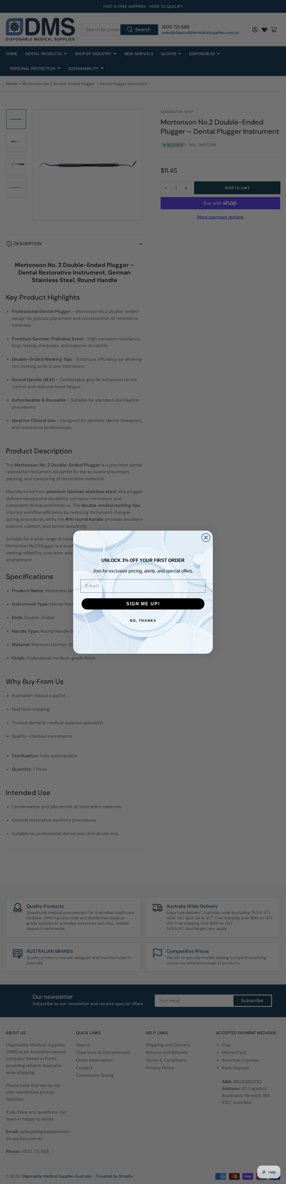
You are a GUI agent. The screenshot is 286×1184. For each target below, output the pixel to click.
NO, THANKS (143, 621)
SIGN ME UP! (143, 603)
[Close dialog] (206, 537)
